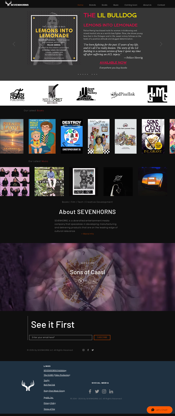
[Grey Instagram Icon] (83, 350)
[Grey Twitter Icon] (92, 350)
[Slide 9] (78, 74)
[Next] (161, 44)
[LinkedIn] (111, 391)
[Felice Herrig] (89, 74)
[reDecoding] (80, 74)
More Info (88, 233)
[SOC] (85, 74)
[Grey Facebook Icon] (88, 350)
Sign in (87, 305)
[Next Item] (170, 136)
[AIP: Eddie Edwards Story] (96, 74)
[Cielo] (94, 74)
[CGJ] (87, 74)
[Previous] (14, 44)
